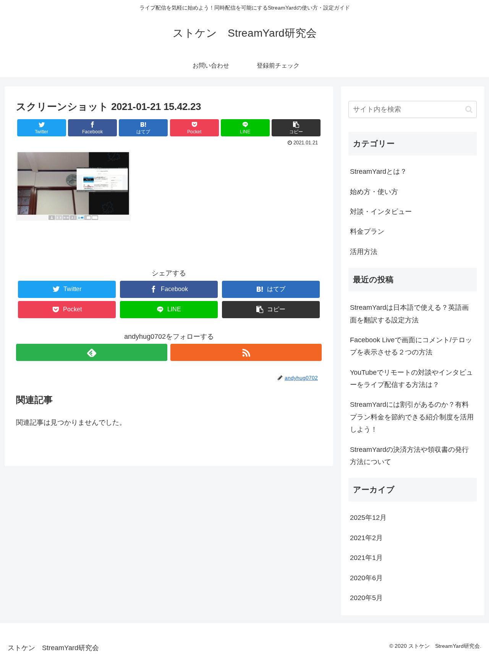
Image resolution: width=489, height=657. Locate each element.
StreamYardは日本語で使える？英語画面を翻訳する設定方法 (409, 314)
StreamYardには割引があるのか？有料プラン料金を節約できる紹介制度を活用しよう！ (412, 417)
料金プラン (367, 231)
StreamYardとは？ (378, 171)
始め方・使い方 (374, 192)
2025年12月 (368, 517)
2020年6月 (366, 578)
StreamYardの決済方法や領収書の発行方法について (409, 456)
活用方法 (363, 252)
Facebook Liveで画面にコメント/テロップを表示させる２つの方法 (411, 346)
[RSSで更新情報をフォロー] (246, 352)
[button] (469, 109)
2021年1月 (366, 558)
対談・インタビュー (381, 211)
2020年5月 (366, 598)
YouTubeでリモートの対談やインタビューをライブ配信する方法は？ (411, 378)
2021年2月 (366, 538)
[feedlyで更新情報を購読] (91, 352)
